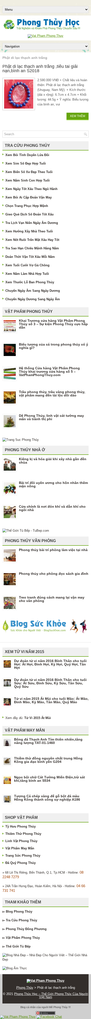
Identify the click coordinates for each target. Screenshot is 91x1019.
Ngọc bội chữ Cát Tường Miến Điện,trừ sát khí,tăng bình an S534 (49, 778)
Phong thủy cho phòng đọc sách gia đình (53, 574)
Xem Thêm (77, 116)
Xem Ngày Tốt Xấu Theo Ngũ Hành (31, 189)
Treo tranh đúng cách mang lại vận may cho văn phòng (51, 599)
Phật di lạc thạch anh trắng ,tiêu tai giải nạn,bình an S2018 (40, 68)
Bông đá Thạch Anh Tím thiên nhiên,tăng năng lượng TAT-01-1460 (48, 741)
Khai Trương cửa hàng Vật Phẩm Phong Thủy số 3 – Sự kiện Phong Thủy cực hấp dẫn (53, 324)
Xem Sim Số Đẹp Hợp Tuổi (25, 163)
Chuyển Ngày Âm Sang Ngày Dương (32, 290)
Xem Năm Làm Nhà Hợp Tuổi (27, 274)
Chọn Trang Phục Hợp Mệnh (26, 206)
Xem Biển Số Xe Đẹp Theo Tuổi (29, 172)
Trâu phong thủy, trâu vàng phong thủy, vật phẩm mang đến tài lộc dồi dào (52, 393)
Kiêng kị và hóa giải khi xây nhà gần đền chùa (52, 460)
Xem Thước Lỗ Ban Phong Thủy (29, 282)
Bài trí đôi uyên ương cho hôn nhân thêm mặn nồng (53, 484)
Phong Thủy (23, 911)
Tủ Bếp (25, 946)
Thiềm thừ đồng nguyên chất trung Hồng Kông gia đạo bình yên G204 (48, 760)
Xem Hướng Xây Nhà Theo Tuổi (29, 231)
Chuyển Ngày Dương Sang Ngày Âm (32, 299)
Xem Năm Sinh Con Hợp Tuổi (27, 180)
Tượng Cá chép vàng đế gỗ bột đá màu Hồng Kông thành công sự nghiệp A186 (47, 797)
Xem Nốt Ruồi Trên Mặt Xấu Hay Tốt (32, 240)
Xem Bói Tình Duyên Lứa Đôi (27, 155)
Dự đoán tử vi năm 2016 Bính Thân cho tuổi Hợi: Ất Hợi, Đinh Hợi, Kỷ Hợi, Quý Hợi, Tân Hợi (50, 664)
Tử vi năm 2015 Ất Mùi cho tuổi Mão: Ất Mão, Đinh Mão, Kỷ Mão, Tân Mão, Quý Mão (51, 700)
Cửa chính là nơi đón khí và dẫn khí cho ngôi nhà (52, 508)
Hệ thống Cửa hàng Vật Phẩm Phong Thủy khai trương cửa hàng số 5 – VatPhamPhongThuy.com (49, 371)
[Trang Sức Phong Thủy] (20, 440)
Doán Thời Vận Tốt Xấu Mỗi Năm (30, 257)
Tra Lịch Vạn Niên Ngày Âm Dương (31, 223)
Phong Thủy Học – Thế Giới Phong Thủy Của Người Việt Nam (51, 995)
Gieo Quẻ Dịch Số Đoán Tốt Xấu (29, 214)
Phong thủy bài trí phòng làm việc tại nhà (53, 550)
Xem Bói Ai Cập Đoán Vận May (28, 197)
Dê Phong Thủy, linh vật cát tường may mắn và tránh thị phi (51, 417)
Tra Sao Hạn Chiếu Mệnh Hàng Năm (32, 248)
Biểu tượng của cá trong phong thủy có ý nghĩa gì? (53, 346)
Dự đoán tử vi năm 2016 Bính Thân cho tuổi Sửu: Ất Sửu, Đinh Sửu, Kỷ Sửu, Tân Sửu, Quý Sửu (50, 683)
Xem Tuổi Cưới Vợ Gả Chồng (27, 265)
